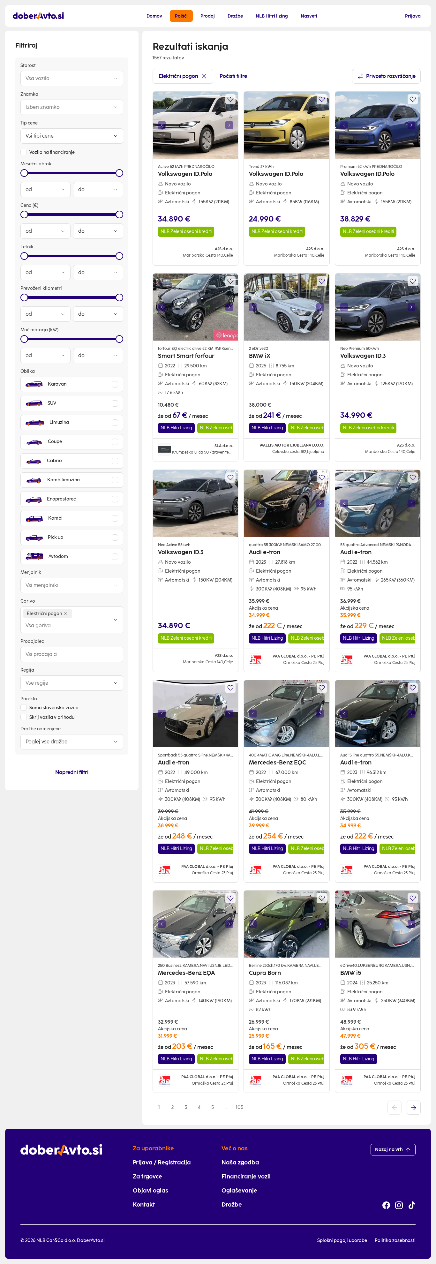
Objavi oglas (150, 1190)
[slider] (24, 173)
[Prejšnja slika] (162, 125)
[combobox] (65, 78)
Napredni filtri (71, 772)
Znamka (29, 94)
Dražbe (232, 1204)
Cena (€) (29, 205)
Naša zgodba (240, 1162)
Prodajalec (32, 641)
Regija (27, 670)
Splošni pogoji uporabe (342, 1240)
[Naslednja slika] (229, 125)
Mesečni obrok (35, 164)
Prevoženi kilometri (41, 288)
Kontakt (144, 1204)
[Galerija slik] (195, 125)
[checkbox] (23, 152)
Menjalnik (30, 572)
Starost (28, 65)
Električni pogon (178, 76)
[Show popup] (115, 78)
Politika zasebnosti (395, 1240)
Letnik (27, 247)
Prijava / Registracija (162, 1162)
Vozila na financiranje (52, 152)
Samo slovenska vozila (54, 708)
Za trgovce (147, 1176)
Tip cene (29, 123)
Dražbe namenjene (40, 729)
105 (239, 1107)
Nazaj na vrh (389, 1149)
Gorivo (27, 601)
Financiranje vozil (246, 1176)
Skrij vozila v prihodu (51, 717)
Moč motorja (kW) (39, 330)
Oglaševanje (239, 1190)
